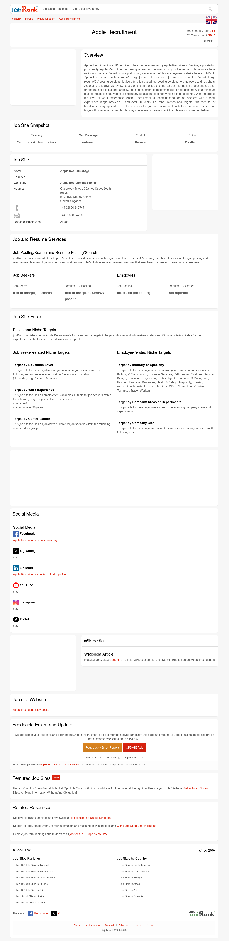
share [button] (207, 40)
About (77, 925)
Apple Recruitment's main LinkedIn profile (39, 574)
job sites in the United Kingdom (91, 817)
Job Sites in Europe (131, 877)
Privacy (150, 925)
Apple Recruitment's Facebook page (36, 540)
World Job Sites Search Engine (136, 825)
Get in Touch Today (195, 788)
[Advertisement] (43, 77)
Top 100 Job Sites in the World (33, 865)
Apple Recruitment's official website (60, 764)
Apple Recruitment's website (31, 709)
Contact (109, 925)
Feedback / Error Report (102, 747)
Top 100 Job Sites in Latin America (35, 877)
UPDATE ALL (134, 747)
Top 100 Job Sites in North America (36, 871)
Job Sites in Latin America (134, 871)
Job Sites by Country (86, 8)
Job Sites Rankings (55, 8)
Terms (137, 925)
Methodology (93, 925)
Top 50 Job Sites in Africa (30, 896)
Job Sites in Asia (129, 890)
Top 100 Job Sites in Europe (32, 884)
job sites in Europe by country (88, 834)
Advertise (124, 925)
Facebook (40, 913)
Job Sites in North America (135, 865)
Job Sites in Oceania (131, 896)
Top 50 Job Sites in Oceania (32, 902)
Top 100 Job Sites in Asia (30, 890)
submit (116, 659)
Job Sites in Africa (130, 884)
